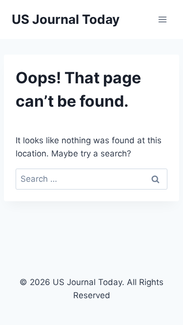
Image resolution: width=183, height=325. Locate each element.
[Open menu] (162, 19)
